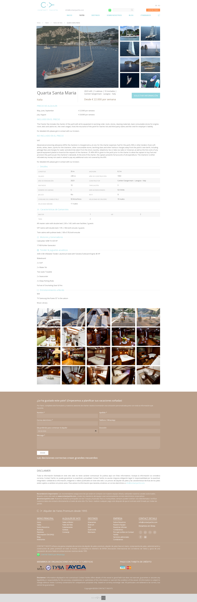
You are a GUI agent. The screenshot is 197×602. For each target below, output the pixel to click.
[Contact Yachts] (47, 6)
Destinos (96, 15)
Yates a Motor (67, 522)
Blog (131, 15)
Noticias (40, 530)
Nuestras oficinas (120, 527)
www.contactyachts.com (67, 496)
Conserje (65, 532)
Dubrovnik (92, 530)
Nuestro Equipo (119, 525)
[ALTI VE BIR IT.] (98, 598)
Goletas (65, 530)
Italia (39, 99)
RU (159, 5)
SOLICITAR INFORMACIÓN (146, 95)
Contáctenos (118, 530)
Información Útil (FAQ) (45, 534)
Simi (89, 527)
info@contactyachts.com (74, 10)
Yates (81, 15)
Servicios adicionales (121, 537)
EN (156, 5)
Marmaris (91, 532)
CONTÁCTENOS (153, 10)
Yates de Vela (57, 23)
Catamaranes (67, 527)
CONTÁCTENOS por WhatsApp (53, 554)
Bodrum (91, 525)
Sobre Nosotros (114, 15)
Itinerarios (146, 15)
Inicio (69, 15)
